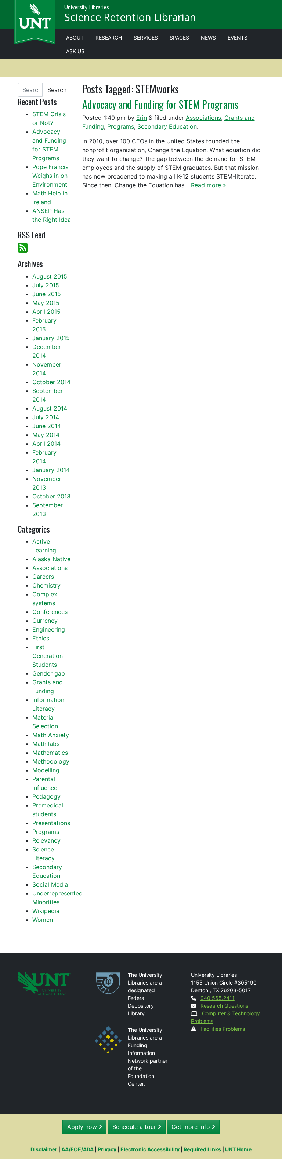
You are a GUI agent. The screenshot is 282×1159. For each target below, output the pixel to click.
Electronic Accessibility (150, 1149)
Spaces (179, 37)
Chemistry (46, 585)
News (208, 37)
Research (108, 37)
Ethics (40, 638)
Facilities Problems (222, 1029)
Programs (120, 126)
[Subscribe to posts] (23, 247)
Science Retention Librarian (130, 17)
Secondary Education (167, 126)
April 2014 (46, 443)
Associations (203, 117)
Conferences (50, 611)
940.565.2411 (217, 998)
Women (42, 919)
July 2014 (45, 417)
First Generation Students (47, 655)
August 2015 (49, 276)
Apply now (83, 1126)
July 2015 (45, 285)
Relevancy (46, 840)
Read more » (208, 185)
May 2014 (45, 434)
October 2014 (51, 382)
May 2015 (45, 302)
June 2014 (46, 426)
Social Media (50, 884)
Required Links (202, 1149)
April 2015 (46, 311)
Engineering (48, 629)
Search (56, 89)
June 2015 (46, 294)
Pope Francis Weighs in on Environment (50, 175)
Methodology (50, 761)
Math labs (45, 743)
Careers (43, 576)
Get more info (191, 1126)
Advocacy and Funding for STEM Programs (160, 104)
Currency (45, 620)
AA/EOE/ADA (77, 1149)
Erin (141, 117)
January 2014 (51, 470)
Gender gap (48, 673)
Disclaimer (43, 1149)
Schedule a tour (135, 1126)
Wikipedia (45, 911)
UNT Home (238, 1149)
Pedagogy (46, 796)
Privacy (107, 1149)
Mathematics (50, 752)
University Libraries (86, 7)
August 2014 (49, 408)
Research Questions (224, 1005)
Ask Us (75, 51)
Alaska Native (51, 559)
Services (146, 37)
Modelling (45, 770)
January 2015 (51, 338)
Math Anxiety (50, 735)
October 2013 (51, 496)
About (75, 37)
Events (237, 37)
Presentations (51, 823)
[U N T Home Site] (44, 982)
